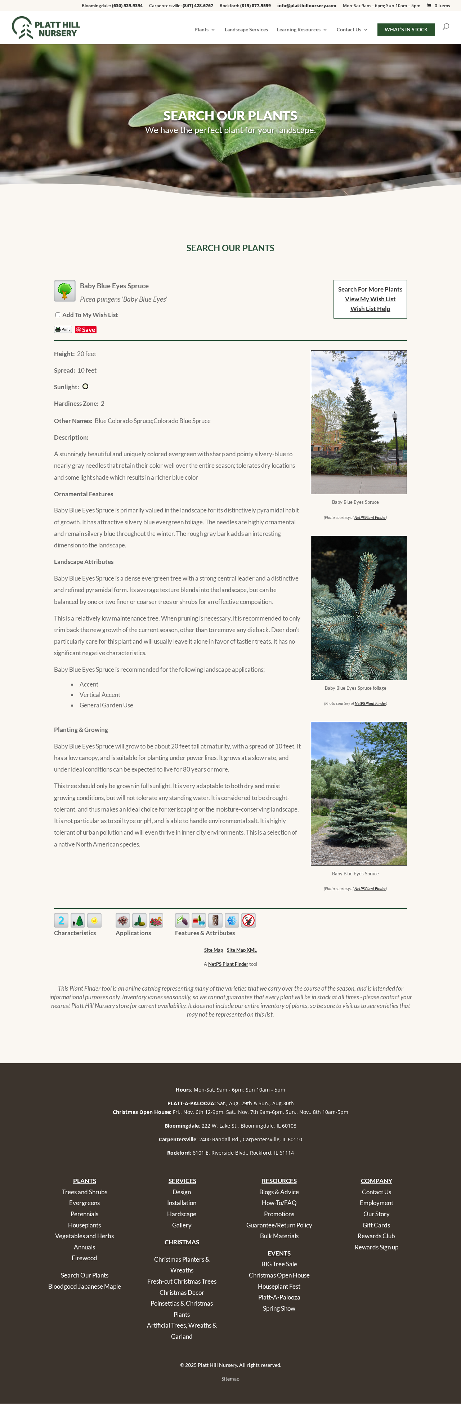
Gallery (182, 1225)
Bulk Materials (279, 1236)
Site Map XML (242, 950)
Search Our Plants (84, 1275)
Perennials (84, 1214)
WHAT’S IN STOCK (406, 29)
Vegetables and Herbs (84, 1236)
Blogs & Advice (279, 1192)
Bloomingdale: (112, 6)
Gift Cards (376, 1225)
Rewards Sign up (376, 1247)
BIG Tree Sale (279, 1264)
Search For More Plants (370, 289)
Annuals (84, 1247)
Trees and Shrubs (84, 1192)
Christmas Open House (279, 1275)
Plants (201, 29)
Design (182, 1192)
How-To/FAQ (279, 1203)
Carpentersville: (181, 6)
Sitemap (230, 1379)
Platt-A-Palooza (279, 1297)
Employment (376, 1203)
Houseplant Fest (279, 1286)
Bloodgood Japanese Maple (84, 1286)
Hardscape (181, 1214)
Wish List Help (370, 308)
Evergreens (84, 1203)
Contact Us (349, 29)
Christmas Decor (182, 1292)
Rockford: (245, 6)
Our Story (376, 1214)
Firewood (84, 1258)
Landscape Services (246, 29)
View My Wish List (370, 299)
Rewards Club (376, 1236)
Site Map (213, 950)
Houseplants (84, 1225)
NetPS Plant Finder (370, 517)
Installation (181, 1203)
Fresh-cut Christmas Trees (181, 1281)
